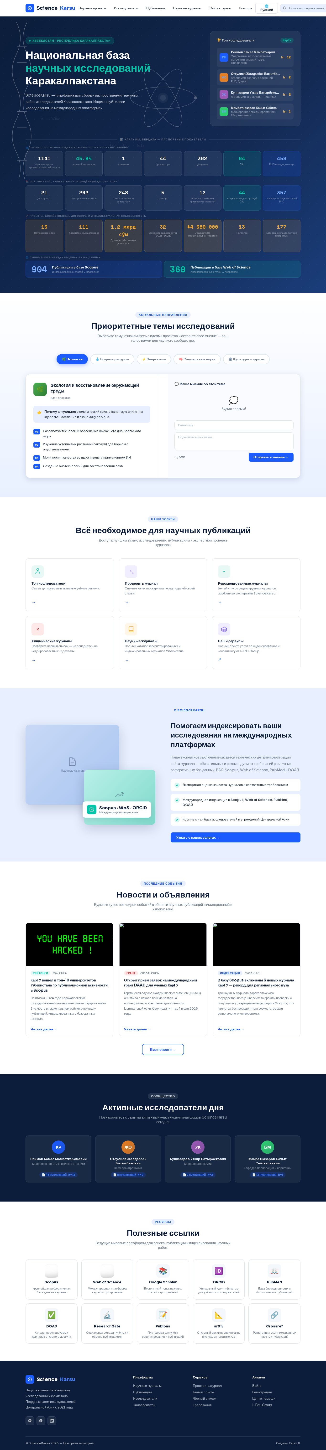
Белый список (203, 1392)
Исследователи (126, 8)
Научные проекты (92, 8)
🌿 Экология (72, 359)
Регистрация (262, 1392)
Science (56, 8)
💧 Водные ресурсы (112, 359)
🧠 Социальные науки (197, 359)
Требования (202, 1405)
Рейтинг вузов (220, 8)
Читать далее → (44, 1029)
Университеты (144, 1405)
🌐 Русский (266, 8)
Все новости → (163, 1049)
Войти (257, 1386)
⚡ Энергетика (154, 359)
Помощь (245, 8)
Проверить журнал (207, 1386)
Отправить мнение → (271, 457)
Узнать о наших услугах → (198, 837)
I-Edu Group (262, 1405)
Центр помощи (263, 1399)
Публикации (155, 8)
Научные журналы (187, 8)
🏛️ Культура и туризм (246, 359)
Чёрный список (204, 1399)
